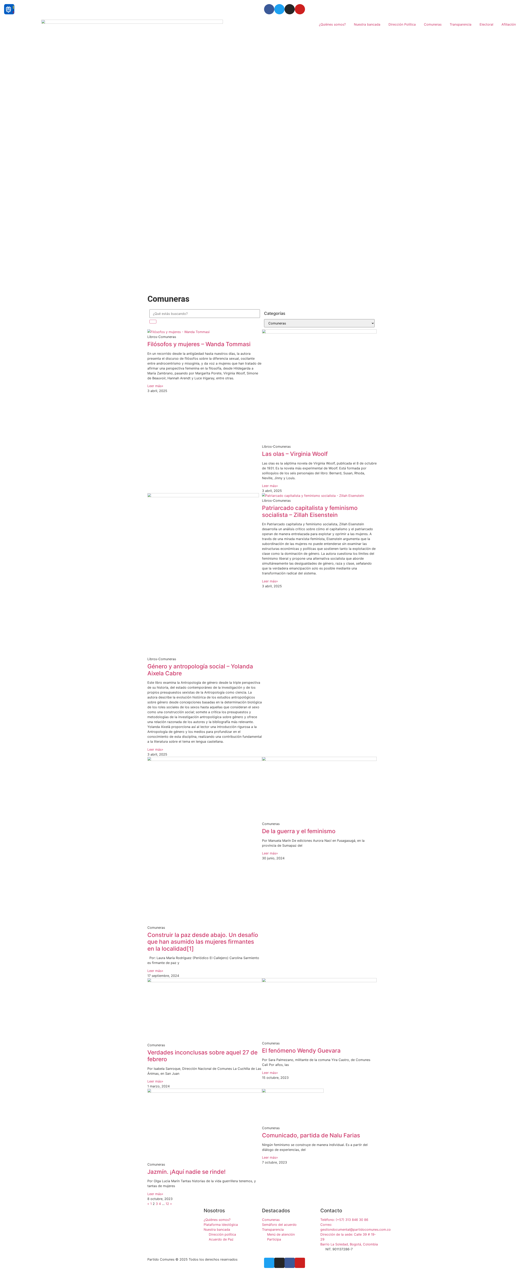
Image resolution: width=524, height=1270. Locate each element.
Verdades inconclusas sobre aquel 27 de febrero (202, 1056)
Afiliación (508, 24)
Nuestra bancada (367, 24)
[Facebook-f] (290, 1263)
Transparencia (460, 24)
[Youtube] (300, 9)
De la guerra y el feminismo (298, 831)
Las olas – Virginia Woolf (295, 453)
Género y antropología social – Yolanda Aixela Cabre (200, 670)
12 (167, 1204)
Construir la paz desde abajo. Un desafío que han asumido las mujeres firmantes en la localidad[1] (202, 941)
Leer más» (155, 386)
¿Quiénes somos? (332, 24)
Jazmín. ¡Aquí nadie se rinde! (186, 1171)
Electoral (486, 24)
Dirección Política (402, 24)
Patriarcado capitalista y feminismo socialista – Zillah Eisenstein (310, 511)
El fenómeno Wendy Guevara (301, 1050)
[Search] (152, 321)
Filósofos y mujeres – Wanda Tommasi (199, 344)
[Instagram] (290, 9)
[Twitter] (279, 9)
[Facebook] (269, 9)
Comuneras (433, 24)
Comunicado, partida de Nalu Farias (311, 1135)
